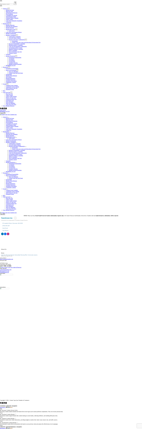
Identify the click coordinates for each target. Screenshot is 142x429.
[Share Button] (15, 218)
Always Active (14, 410)
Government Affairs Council (15, 154)
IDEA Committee (13, 157)
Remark (13, 414)
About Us (5, 117)
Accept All (14, 405)
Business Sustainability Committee (17, 150)
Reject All (9, 405)
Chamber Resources (10, 185)
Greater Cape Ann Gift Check (16, 178)
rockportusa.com (10, 204)
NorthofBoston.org (4, 272)
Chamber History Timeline (12, 126)
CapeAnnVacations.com (5, 269)
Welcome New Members (12, 134)
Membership (6, 131)
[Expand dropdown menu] (8, 117)
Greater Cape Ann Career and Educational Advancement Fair (26, 149)
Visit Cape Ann (6, 196)
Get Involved (12, 167)
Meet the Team (9, 119)
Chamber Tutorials (13, 169)
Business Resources (10, 183)
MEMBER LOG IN (5, 111)
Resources (5, 173)
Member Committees (11, 142)
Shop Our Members (13, 177)
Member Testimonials (11, 141)
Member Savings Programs (15, 170)
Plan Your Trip (9, 198)
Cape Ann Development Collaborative (18, 153)
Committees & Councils (11, 123)
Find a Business (9, 206)
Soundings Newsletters (11, 186)
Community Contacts (11, 187)
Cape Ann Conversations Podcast (14, 139)
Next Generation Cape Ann (15, 158)
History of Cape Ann (11, 202)
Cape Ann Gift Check (11, 208)
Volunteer (8, 161)
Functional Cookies (6, 414)
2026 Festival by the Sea (11, 192)
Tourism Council (13, 159)
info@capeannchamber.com (6, 259)
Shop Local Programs (11, 175)
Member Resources (10, 162)
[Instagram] (3, 108)
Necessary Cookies (5, 410)
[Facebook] (1, 108)
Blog (4, 195)
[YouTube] (6, 108)
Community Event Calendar (12, 191)
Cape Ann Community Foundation (14, 129)
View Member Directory (8, 210)
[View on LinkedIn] (2, 234)
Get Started (11, 165)
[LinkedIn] (4, 108)
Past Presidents (9, 122)
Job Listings (9, 182)
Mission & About (10, 118)
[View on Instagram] (8, 234)
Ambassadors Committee (15, 143)
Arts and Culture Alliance (15, 145)
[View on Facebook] (5, 234)
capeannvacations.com (11, 203)
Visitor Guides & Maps (11, 200)
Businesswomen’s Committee (16, 151)
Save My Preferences (10, 426)
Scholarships (15, 147)
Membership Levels (10, 137)
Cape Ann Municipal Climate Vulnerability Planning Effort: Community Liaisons (19, 255)
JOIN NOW (3, 110)
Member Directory (10, 133)
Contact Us (8, 130)
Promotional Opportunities (15, 163)
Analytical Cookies (5, 418)
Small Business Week (11, 125)
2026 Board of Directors (11, 121)
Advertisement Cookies (6, 422)
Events (4, 188)
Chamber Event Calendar (12, 190)
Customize (3, 405)
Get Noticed (12, 166)
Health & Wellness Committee (16, 155)
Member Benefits (10, 135)
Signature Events (10, 194)
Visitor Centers (9, 127)
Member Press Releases (11, 181)
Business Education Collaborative (17, 146)
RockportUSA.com (4, 271)
